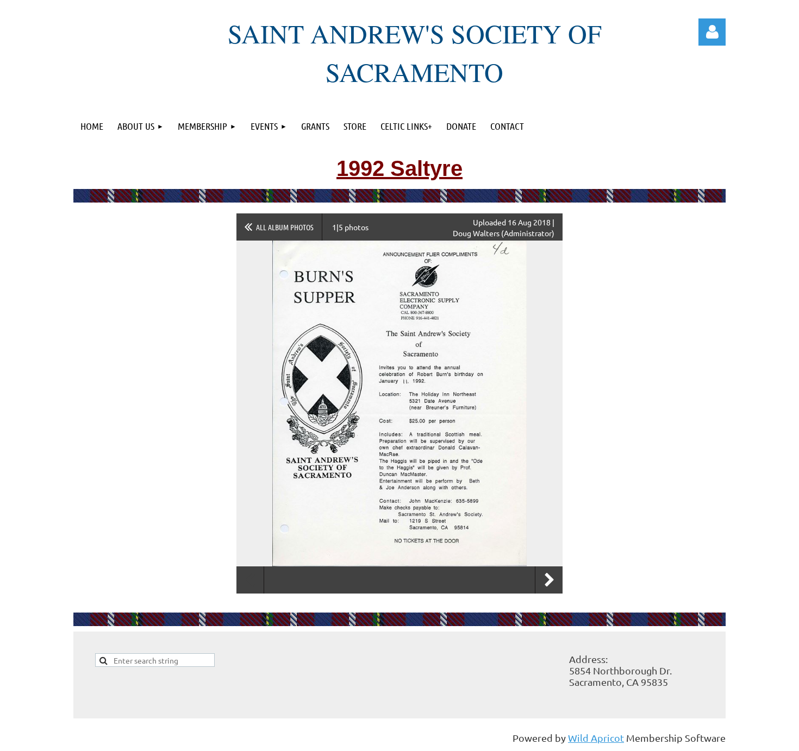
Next (549, 580)
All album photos (285, 227)
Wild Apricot (596, 737)
